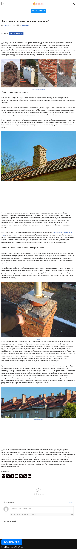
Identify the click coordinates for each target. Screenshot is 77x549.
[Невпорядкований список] (25, 514)
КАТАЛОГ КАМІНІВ (38, 11)
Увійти (71, 502)
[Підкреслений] (17, 514)
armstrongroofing (38, 182)
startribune (38, 339)
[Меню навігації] (3, 3)
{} (35, 514)
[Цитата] (27, 514)
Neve (3, 547)
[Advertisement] (38, 198)
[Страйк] (19, 514)
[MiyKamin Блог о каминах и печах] (38, 3)
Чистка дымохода (16, 33)
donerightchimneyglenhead (38, 89)
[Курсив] (14, 514)
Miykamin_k (7, 25)
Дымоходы (25, 25)
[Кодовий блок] (30, 514)
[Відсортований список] (22, 514)
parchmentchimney (38, 419)
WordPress (19, 547)
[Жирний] (12, 514)
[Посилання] (33, 514)
